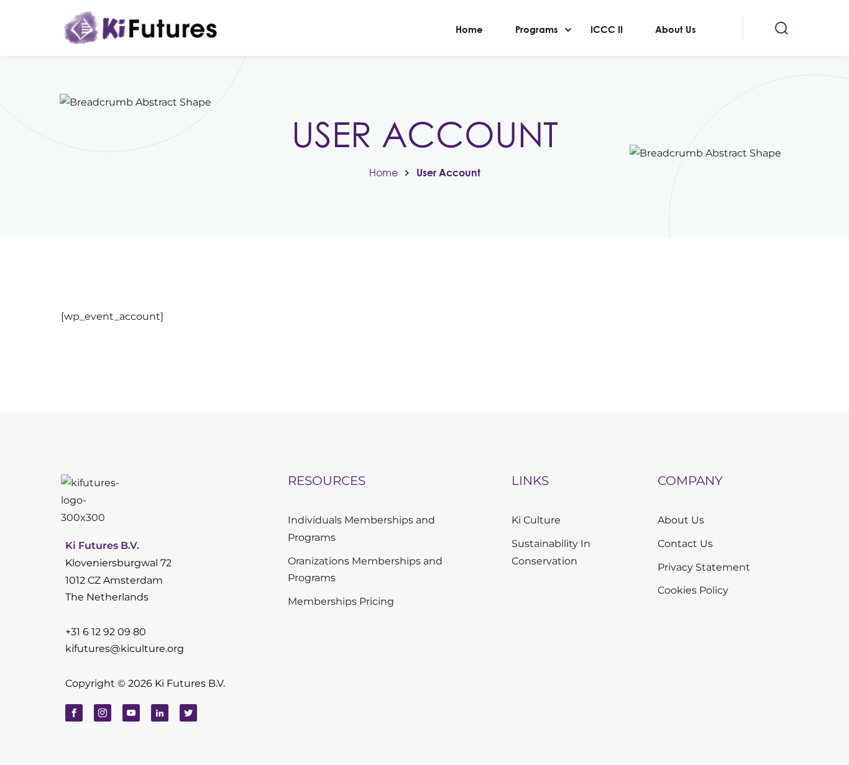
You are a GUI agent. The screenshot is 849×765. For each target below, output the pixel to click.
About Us (675, 29)
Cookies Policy (693, 590)
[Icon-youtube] (131, 713)
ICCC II (606, 29)
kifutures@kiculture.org (124, 648)
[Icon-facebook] (74, 713)
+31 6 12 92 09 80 (105, 632)
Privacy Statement (704, 567)
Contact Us (685, 544)
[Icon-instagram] (102, 713)
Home (469, 29)
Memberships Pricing (341, 601)
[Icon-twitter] (188, 713)
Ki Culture (536, 520)
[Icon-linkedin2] (159, 713)
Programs (536, 29)
